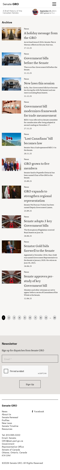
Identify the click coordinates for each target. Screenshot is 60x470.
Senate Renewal (10, 417)
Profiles (5, 420)
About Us (6, 414)
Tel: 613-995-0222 (11, 435)
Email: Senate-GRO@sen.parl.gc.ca (12, 439)
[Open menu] (54, 4)
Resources (7, 429)
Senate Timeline (10, 426)
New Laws (7, 423)
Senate (11, 4)
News (4, 411)
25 (55, 318)
